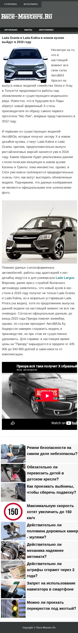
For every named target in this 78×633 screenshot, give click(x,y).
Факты (28, 29)
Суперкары (10, 4)
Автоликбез (46, 29)
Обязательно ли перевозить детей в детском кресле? (45, 473)
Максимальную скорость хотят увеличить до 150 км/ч (50, 511)
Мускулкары (31, 4)
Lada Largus (65, 278)
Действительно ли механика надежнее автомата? (45, 550)
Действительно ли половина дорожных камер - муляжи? (52, 531)
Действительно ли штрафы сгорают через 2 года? (50, 569)
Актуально (10, 29)
